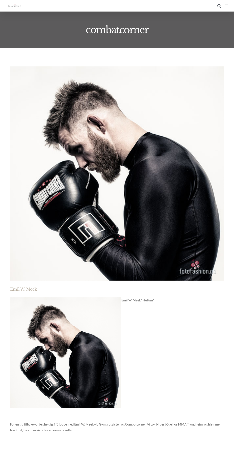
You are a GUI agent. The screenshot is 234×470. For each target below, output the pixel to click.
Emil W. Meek (23, 289)
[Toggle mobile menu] (227, 6)
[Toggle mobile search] (219, 6)
